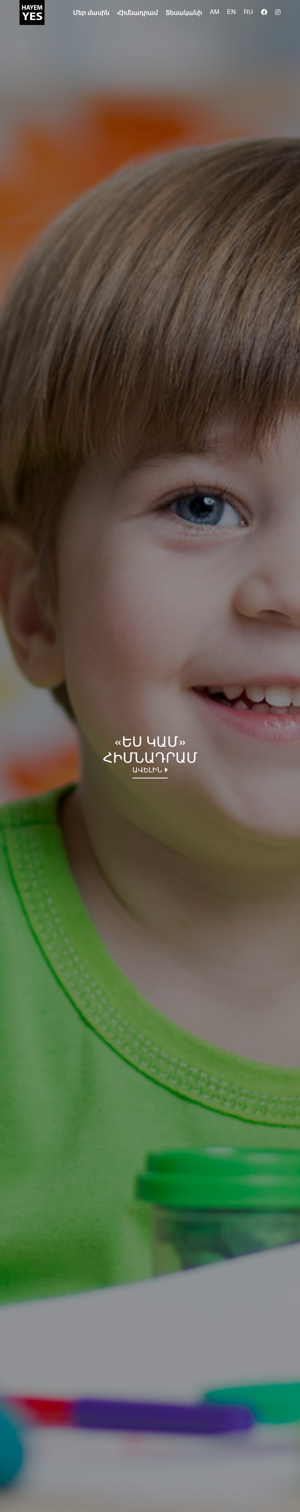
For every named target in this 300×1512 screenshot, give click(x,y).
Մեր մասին (91, 13)
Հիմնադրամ (137, 13)
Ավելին (148, 770)
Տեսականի (184, 13)
